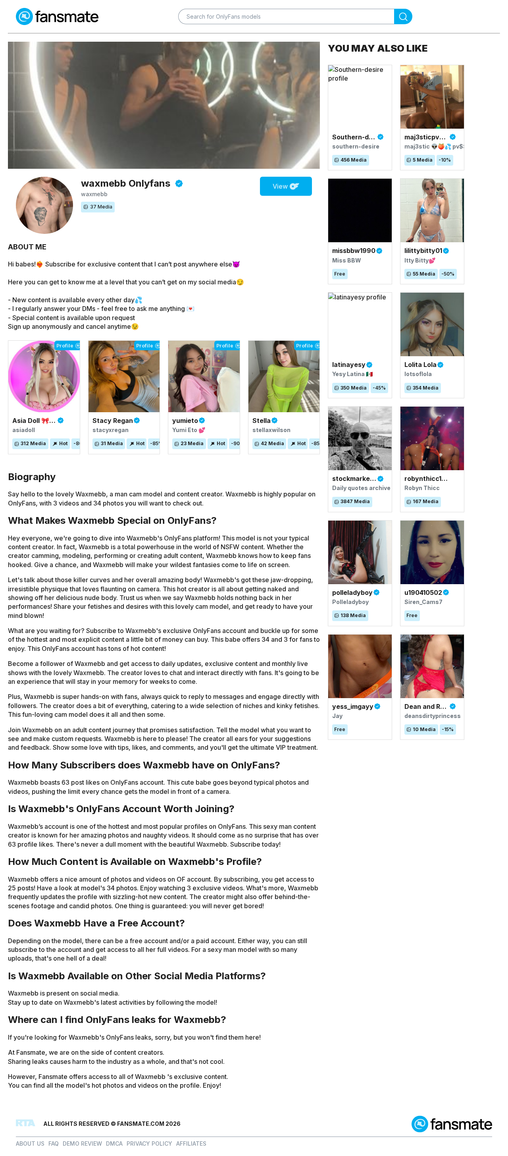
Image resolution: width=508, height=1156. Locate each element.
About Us (30, 1143)
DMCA (114, 1143)
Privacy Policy (149, 1143)
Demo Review (82, 1143)
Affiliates (191, 1143)
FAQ (53, 1143)
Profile (64, 346)
